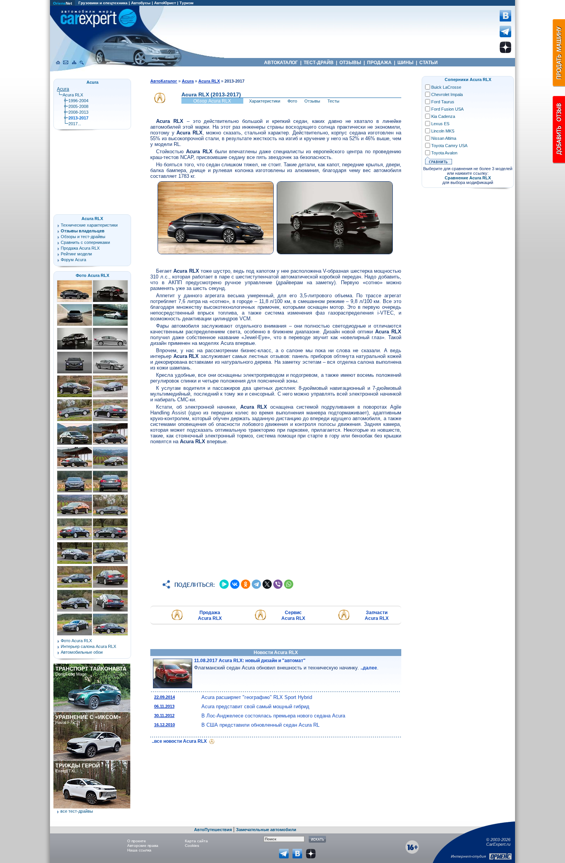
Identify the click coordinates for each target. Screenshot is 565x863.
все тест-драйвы (76, 811)
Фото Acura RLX (92, 275)
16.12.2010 (164, 724)
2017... (74, 123)
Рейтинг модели (76, 254)
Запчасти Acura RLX (377, 615)
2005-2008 (78, 106)
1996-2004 (78, 100)
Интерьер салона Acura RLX (88, 646)
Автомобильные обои (82, 652)
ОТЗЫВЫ (350, 62)
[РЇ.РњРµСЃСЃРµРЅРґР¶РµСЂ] (224, 584)
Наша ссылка (139, 850)
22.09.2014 (164, 697)
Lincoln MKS (442, 131)
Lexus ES (440, 123)
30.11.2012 (164, 715)
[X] (267, 584)
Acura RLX (73, 95)
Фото (292, 101)
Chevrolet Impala (447, 94)
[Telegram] (256, 584)
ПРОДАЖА (379, 62)
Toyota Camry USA (449, 145)
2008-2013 (78, 112)
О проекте (136, 841)
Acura (63, 89)
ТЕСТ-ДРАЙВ (318, 62)
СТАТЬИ (428, 62)
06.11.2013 (164, 706)
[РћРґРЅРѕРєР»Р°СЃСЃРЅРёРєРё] (245, 584)
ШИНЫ (405, 62)
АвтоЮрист (165, 3)
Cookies (192, 845)
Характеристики (264, 101)
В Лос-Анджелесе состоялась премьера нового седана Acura (273, 716)
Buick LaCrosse (446, 87)
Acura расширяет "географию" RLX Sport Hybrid (256, 697)
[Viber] (277, 584)
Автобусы (141, 3)
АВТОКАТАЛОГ (281, 62)
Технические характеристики (89, 225)
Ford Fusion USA (447, 109)
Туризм (186, 3)
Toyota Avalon (444, 153)
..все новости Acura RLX (180, 741)
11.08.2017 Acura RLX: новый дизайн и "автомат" (250, 660)
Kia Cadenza (443, 116)
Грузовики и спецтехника (103, 3)
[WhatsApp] (288, 584)
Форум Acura (73, 259)
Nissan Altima (443, 138)
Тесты (333, 101)
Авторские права (142, 845)
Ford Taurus (442, 101)
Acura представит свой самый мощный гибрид (255, 706)
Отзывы (312, 101)
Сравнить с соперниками (85, 242)
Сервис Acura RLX (293, 615)
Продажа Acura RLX (210, 615)
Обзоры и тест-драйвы (83, 236)
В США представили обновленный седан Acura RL (260, 725)
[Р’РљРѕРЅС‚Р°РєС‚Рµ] (234, 584)
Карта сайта (196, 841)
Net (62, 3)
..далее (369, 668)
